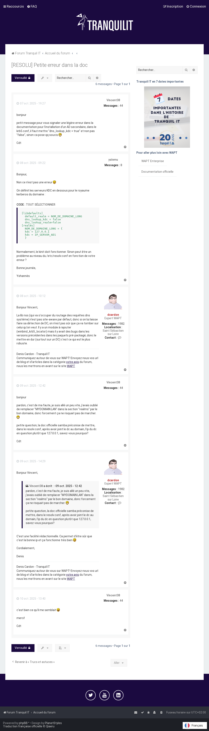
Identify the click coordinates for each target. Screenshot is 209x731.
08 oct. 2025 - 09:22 (32, 163)
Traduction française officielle (22, 726)
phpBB (23, 723)
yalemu (113, 159)
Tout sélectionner (40, 204)
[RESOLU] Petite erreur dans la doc (49, 65)
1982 (121, 323)
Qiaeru (50, 726)
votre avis (72, 362)
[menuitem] (32, 6)
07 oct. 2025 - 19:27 (32, 103)
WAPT (71, 366)
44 (121, 105)
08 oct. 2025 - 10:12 (32, 296)
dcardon (113, 314)
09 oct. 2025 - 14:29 (32, 461)
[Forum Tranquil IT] (104, 22)
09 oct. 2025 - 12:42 (32, 385)
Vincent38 (113, 100)
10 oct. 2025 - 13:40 (32, 598)
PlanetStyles (53, 723)
